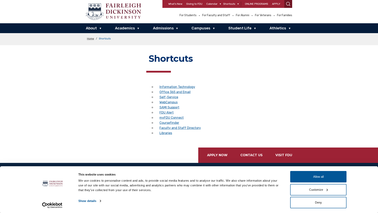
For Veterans (263, 15)
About (91, 28)
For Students (188, 15)
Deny (318, 202)
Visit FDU (283, 155)
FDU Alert (166, 112)
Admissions (163, 28)
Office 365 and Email (175, 92)
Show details (87, 201)
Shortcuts (229, 3)
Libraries (165, 133)
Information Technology (177, 87)
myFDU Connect (171, 118)
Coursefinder (169, 123)
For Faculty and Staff (216, 15)
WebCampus (168, 102)
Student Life (239, 28)
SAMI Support (169, 107)
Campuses (201, 28)
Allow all (318, 176)
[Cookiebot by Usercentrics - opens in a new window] (52, 205)
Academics (125, 28)
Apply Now (217, 155)
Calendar (212, 3)
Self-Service (168, 97)
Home (90, 38)
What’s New (175, 3)
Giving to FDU (194, 3)
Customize (316, 189)
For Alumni (242, 15)
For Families (284, 15)
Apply (276, 3)
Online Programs (256, 3)
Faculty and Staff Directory (180, 128)
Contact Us (251, 155)
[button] (288, 4)
